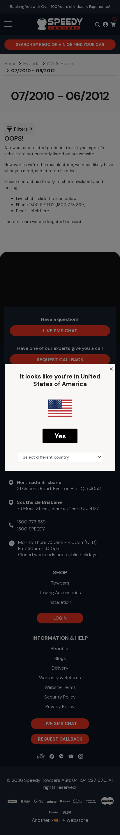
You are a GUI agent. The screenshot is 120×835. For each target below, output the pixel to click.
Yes (60, 435)
